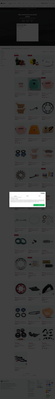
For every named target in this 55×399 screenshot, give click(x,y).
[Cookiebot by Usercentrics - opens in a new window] (41, 193)
